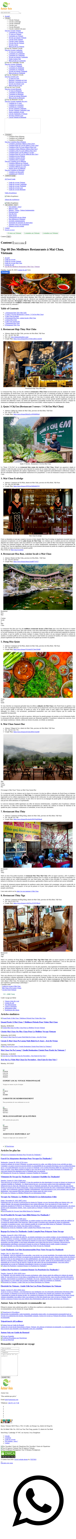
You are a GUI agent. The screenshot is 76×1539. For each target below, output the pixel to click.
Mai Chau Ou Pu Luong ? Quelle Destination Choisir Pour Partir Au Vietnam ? (33, 1050)
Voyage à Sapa (13, 45)
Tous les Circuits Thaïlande (13, 64)
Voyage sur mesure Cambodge (18, 57)
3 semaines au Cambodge (17, 55)
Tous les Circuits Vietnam (13, 30)
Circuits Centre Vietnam (16, 41)
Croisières (8, 134)
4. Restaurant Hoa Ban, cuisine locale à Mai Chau (20, 318)
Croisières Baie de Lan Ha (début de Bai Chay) (23, 154)
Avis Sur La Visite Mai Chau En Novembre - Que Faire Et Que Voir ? (29, 1060)
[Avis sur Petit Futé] (38, 1340)
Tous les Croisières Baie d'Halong (15, 142)
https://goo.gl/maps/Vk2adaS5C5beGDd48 (26, 649)
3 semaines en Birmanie (16, 94)
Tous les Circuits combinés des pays (16, 101)
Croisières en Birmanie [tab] (16, 140)
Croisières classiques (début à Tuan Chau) (22, 143)
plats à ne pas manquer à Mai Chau (27, 891)
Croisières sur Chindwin (16, 174)
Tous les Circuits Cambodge (13, 50)
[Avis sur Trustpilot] (38, 1336)
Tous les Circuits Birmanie (13, 89)
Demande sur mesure (10, 230)
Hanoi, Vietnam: (6, 1426)
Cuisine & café (22, 270)
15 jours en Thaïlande (15, 66)
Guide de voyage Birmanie (17, 189)
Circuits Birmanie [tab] (14, 27)
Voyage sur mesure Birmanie (18, 96)
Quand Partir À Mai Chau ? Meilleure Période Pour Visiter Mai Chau (29, 1022)
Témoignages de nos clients (17, 217)
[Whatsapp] (38, 1537)
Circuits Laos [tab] (13, 25)
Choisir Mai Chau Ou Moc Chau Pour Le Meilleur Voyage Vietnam (28, 1031)
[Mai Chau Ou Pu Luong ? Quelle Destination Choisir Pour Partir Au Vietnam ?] (26, 1046)
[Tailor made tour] (5, 1536)
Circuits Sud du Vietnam (16, 43)
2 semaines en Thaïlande (16, 68)
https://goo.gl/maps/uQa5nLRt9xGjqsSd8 (26, 732)
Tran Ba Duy (13, 214)
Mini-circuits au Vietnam (16, 46)
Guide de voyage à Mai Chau (11, 986)
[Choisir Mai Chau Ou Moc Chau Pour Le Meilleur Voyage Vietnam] (23, 1028)
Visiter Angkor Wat (15, 59)
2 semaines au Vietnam (16, 32)
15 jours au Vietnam (15, 34)
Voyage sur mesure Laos (16, 84)
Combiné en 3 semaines (16, 107)
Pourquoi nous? (14, 212)
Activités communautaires (17, 221)
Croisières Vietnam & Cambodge (19, 165)
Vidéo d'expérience (11, 193)
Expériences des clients (12, 1010)
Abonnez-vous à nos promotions (19, 224)
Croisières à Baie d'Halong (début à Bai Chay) (23, 149)
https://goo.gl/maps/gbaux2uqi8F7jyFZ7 (26, 561)
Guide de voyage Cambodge (18, 184)
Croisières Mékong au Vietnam (18, 163)
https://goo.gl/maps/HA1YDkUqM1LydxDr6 (27, 339)
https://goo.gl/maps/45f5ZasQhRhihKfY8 (26, 486)
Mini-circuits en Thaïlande (17, 73)
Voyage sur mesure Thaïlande (18, 71)
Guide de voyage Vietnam (17, 182)
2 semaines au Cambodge (17, 53)
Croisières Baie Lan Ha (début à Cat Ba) (21, 152)
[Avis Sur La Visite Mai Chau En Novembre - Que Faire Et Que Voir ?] (23, 1056)
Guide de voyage (10, 175)
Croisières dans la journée (17, 159)
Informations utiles (10, 1008)
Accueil (7, 16)
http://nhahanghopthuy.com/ (19, 337)
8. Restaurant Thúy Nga (12, 325)
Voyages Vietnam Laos (16, 115)
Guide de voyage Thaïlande (17, 186)
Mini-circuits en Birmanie (17, 98)
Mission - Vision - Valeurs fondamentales (21, 210)
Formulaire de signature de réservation (21, 222)
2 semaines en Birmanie (16, 92)
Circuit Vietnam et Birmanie (17, 117)
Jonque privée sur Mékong (17, 168)
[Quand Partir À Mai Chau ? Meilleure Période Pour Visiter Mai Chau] (23, 1018)
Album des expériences (12, 199)
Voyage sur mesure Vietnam (17, 38)
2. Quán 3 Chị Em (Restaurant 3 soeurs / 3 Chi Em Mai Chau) (24, 314)
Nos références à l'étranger (17, 219)
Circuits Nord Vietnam (16, 39)
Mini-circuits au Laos (15, 85)
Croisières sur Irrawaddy (16, 172)
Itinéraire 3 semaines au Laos (18, 82)
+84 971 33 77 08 (13, 1403)
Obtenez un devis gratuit (16, 226)
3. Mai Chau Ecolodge (12, 316)
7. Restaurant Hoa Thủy (12, 323)
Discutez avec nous (7, 1463)
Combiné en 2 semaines (16, 105)
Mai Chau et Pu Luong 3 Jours (11, 988)
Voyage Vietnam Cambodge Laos (19, 110)
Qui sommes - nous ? (11, 1441)
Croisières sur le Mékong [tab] (16, 138)
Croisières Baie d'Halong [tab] (16, 136)
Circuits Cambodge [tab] (15, 22)
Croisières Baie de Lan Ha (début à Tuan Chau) (23, 145)
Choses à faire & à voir (12, 1001)
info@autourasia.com (11, 1399)
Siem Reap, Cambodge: (8, 1432)
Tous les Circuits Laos (12, 76)
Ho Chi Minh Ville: (7, 1429)
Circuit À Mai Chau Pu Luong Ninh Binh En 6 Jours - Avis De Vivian (29, 1041)
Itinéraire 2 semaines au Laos (18, 80)
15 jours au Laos (14, 78)
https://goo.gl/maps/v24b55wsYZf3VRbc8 (26, 903)
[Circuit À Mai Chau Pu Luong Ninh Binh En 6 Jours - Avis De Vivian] (23, 1037)
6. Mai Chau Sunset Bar (12, 321)
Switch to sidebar (19, 243)
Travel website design (21, 1459)
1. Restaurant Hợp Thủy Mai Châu (16, 313)
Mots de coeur (13, 208)
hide (8, 236)
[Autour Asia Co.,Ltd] (6, 6)
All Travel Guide (10, 179)
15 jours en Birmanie (15, 91)
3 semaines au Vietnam (16, 36)
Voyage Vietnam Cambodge (17, 108)
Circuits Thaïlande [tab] (14, 23)
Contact (7, 228)
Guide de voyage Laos (16, 188)
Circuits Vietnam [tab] (14, 20)
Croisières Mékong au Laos (17, 166)
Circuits (8, 18)
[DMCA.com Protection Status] (8, 1458)
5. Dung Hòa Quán (11, 320)
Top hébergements (10, 1005)
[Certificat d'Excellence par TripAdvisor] (38, 1338)
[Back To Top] (1, 1461)
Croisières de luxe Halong (17, 156)
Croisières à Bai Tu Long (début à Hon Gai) (22, 147)
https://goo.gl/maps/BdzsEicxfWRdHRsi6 (26, 414)
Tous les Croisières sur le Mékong (15, 161)
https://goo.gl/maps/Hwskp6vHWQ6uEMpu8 (27, 819)
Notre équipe (13, 215)
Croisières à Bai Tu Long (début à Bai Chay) (23, 151)
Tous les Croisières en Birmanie (15, 170)
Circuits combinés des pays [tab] (17, 29)
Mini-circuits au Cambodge (17, 61)
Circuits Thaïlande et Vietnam (18, 114)
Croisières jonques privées (17, 158)
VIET (33, 1459)
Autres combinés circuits (16, 112)
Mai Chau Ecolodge (17, 550)
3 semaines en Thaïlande (16, 69)
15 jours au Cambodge (16, 52)
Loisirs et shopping (11, 1006)
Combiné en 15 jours (15, 103)
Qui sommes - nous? (12, 205)
